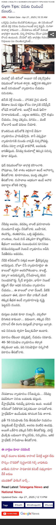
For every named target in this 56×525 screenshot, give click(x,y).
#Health (18, 505)
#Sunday (49, 505)
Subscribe (12, 513)
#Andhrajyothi (34, 505)
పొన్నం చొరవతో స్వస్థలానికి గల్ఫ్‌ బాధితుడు (25, 462)
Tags (5, 505)
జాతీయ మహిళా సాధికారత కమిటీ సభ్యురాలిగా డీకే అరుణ (27, 471)
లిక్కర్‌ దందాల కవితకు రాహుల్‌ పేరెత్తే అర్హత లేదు (28, 456)
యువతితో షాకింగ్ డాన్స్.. (16, 480)
